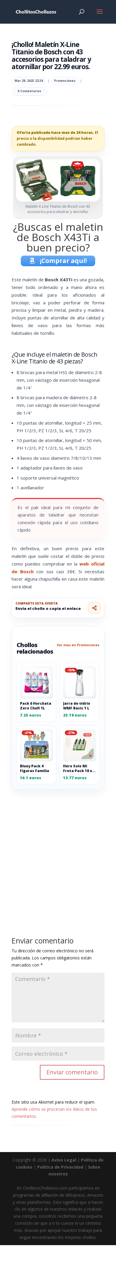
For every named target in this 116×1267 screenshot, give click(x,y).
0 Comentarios (29, 91)
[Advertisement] (58, 849)
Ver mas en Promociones (78, 645)
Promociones (65, 81)
